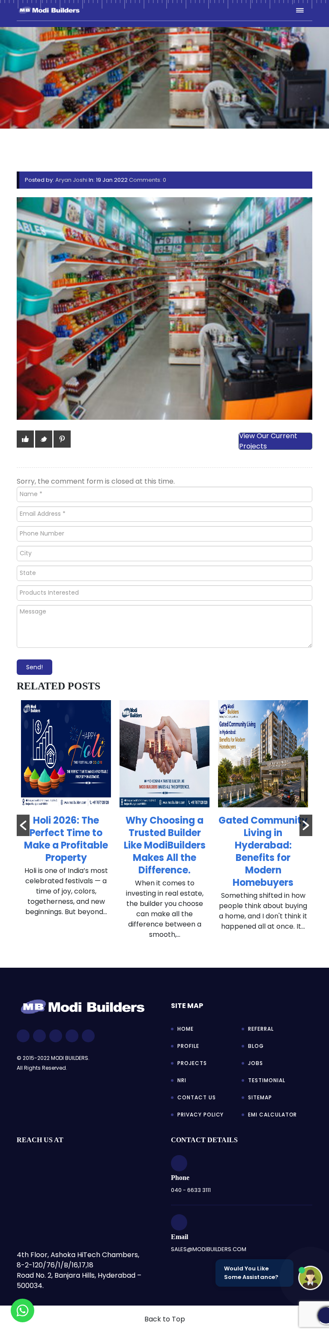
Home (185, 1028)
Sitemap (260, 1097)
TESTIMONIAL (266, 1080)
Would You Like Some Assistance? (251, 1272)
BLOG (256, 1046)
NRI (181, 1080)
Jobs (255, 1063)
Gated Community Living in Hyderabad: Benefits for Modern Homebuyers (164, 851)
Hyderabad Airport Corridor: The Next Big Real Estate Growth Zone (263, 845)
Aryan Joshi (71, 180)
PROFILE (188, 1046)
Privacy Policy (200, 1114)
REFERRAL (261, 1028)
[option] (66, 824)
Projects (192, 1063)
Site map (187, 1006)
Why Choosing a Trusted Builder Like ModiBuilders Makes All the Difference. (66, 845)
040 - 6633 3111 (191, 1190)
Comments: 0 (147, 180)
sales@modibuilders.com (208, 1249)
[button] (23, 825)
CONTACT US (196, 1097)
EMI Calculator (272, 1114)
